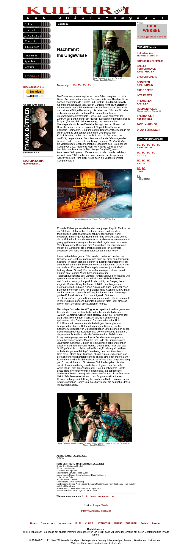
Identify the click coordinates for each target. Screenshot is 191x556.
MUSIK (118, 523)
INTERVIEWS (144, 95)
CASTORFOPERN (147, 76)
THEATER (131, 523)
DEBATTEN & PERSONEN (145, 83)
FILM (78, 523)
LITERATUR (103, 523)
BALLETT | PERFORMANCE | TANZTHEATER (147, 69)
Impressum (65, 523)
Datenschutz (48, 523)
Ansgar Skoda (100, 505)
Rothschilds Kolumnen (150, 60)
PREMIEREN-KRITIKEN (144, 102)
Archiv (144, 523)
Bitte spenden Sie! (33, 86)
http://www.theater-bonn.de (99, 496)
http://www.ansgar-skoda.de (96, 510)
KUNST (89, 523)
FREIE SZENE (145, 90)
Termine (156, 523)
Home (33, 523)
